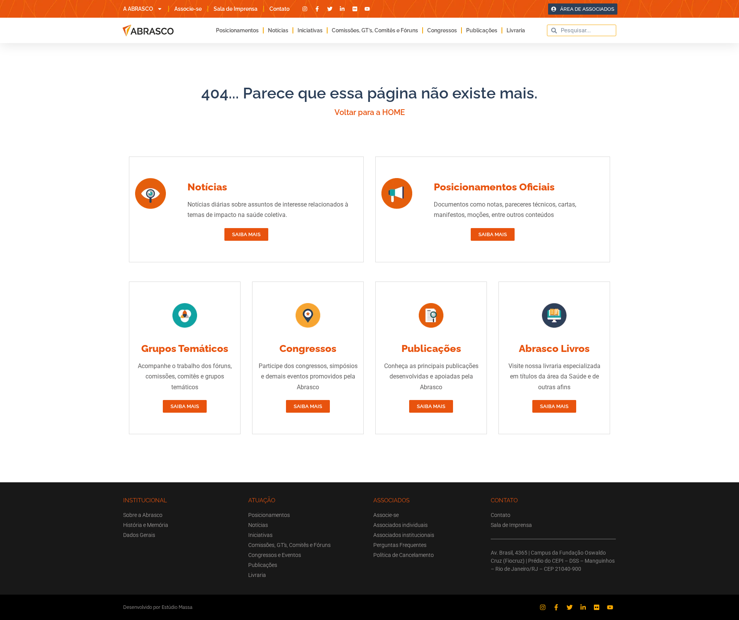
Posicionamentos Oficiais (494, 187)
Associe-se (188, 9)
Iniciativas (310, 30)
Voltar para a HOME (369, 112)
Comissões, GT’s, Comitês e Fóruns (375, 30)
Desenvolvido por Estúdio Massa (157, 607)
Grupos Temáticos (184, 348)
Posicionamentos (237, 30)
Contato (279, 9)
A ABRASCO (138, 9)
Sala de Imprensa (235, 9)
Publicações (481, 30)
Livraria (516, 30)
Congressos (442, 30)
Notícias (278, 30)
